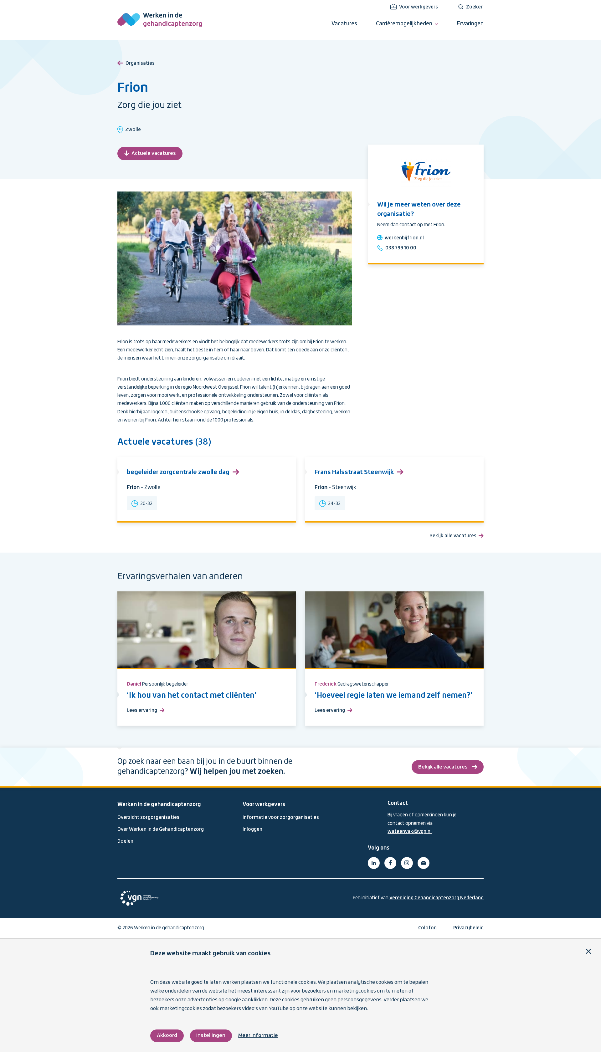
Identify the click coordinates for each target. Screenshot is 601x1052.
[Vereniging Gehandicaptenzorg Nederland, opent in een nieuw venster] (139, 898)
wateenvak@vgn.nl (410, 832)
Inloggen (252, 829)
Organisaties (140, 63)
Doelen (125, 841)
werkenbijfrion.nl (404, 238)
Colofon (427, 928)
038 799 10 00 (400, 248)
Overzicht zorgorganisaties (148, 817)
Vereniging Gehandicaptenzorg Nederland (436, 898)
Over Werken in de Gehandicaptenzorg (160, 829)
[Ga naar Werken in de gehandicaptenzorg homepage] (159, 20)
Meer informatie (258, 1035)
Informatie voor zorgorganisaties (281, 817)
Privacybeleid (468, 928)
